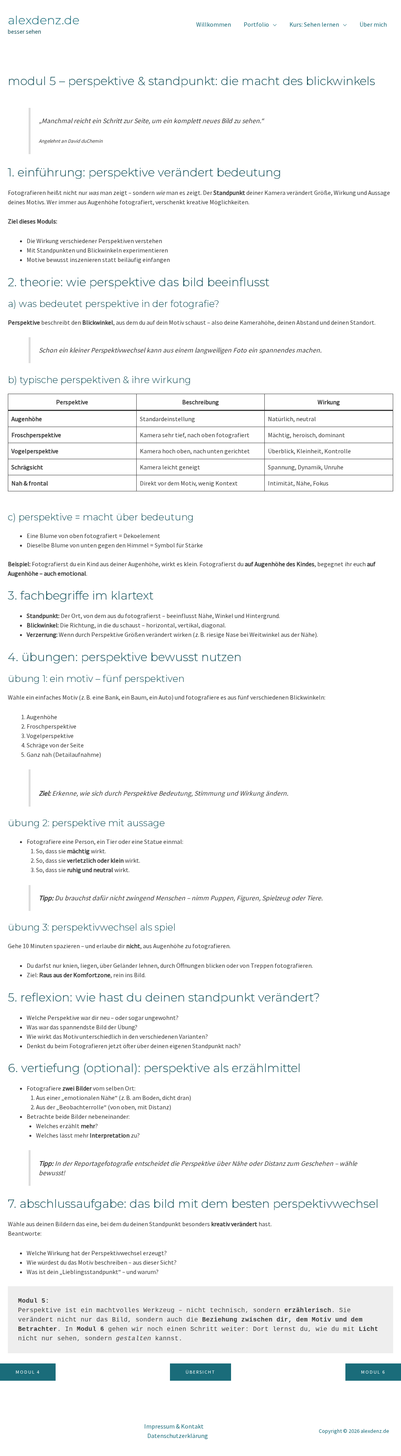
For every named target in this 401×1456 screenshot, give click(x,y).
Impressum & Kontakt (174, 1426)
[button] (273, 24)
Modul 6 (373, 1372)
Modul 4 (28, 1372)
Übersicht (200, 1372)
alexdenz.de (43, 20)
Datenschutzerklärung (177, 1436)
